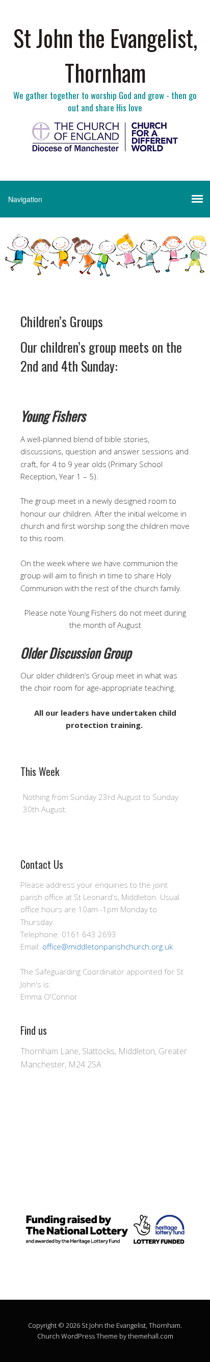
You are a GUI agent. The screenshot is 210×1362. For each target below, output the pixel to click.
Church (48, 1336)
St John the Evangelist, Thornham (105, 54)
